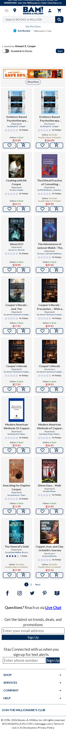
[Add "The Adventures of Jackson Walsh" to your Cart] (56, 270)
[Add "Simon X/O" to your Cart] (23, 270)
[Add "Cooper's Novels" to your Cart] (23, 331)
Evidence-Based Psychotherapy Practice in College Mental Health (16, 119)
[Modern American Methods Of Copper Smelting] (16, 410)
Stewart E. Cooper (18, 126)
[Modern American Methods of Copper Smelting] (49, 410)
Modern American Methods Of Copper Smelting (16, 426)
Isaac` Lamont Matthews (51, 253)
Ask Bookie (24, 30)
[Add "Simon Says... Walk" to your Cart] (56, 511)
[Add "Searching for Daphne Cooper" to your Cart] (23, 511)
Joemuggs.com (43, 723)
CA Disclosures (27, 727)
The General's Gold (17, 546)
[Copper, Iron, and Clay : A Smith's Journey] (49, 532)
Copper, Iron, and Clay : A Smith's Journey (49, 548)
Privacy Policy (46, 727)
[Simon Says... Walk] (49, 471)
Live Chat (53, 607)
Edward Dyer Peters (51, 434)
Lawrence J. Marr (18, 495)
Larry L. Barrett (18, 250)
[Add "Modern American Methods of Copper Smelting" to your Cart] (56, 450)
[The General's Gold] (16, 532)
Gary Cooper (18, 190)
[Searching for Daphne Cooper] (16, 471)
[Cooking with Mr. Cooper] (16, 166)
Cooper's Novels (16, 366)
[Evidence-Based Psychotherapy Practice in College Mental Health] (16, 102)
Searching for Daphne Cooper (16, 487)
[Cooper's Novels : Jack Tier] (16, 290)
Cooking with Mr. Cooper (16, 182)
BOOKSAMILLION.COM (17, 723)
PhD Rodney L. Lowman (50, 190)
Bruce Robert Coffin (19, 553)
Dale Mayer (51, 491)
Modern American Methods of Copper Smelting (49, 426)
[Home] (33, 10)
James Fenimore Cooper (17, 314)
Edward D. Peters (18, 434)
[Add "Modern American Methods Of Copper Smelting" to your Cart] (23, 450)
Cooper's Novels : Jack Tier (16, 306)
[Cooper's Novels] (16, 351)
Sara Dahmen (51, 556)
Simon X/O (16, 244)
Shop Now (33, 81)
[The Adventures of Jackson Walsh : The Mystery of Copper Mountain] (49, 229)
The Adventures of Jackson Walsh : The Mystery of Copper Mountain (49, 246)
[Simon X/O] (16, 229)
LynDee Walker (14, 552)
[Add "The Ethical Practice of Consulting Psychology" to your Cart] (56, 209)
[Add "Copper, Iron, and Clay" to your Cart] (56, 575)
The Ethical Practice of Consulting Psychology (49, 182)
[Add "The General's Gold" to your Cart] (23, 575)
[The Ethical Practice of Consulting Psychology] (49, 166)
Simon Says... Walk (49, 485)
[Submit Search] (59, 19)
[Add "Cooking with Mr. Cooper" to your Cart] (23, 209)
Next (37, 584)
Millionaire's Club (42, 30)
